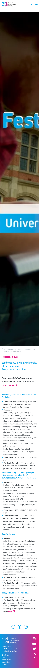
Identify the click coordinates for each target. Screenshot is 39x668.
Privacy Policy (6, 660)
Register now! (10, 356)
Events (20, 349)
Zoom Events (8, 385)
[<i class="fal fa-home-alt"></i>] (2, 349)
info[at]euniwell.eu (10, 651)
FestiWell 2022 (30, 349)
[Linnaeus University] (14, 627)
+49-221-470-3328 (10, 649)
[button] (35, 4)
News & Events (11, 349)
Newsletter (5, 655)
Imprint (4, 657)
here (10, 611)
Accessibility (6, 662)
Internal (4, 664)
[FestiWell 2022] (19, 627)
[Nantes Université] (25, 627)
